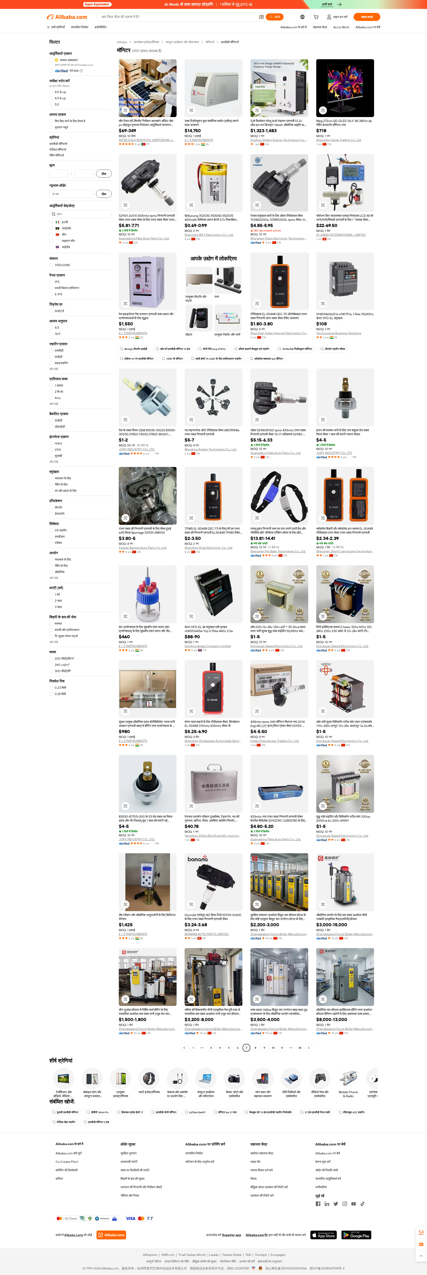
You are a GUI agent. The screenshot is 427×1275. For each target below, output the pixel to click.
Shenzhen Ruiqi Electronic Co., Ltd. (209, 547)
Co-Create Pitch (67, 1162)
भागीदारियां (321, 1187)
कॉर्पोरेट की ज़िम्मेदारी (67, 1170)
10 (273, 1047)
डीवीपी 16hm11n (100, 1112)
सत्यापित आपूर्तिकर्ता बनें (328, 1178)
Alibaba (122, 42)
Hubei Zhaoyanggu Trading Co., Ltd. (274, 741)
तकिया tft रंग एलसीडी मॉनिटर (138, 358)
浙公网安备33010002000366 (286, 1268)
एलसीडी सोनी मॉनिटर (166, 1112)
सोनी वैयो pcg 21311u (214, 349)
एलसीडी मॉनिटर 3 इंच (98, 1122)
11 (282, 1047)
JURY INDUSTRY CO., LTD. (137, 449)
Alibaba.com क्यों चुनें (69, 1153)
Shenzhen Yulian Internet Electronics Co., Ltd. (279, 333)
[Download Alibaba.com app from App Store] (323, 1234)
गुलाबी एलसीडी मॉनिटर (67, 1112)
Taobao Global (232, 1255)
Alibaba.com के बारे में (69, 1144)
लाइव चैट (255, 1162)
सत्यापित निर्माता (194, 1153)
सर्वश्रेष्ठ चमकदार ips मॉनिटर (268, 358)
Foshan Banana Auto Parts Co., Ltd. (143, 547)
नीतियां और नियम (130, 1195)
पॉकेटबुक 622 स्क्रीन (354, 1112)
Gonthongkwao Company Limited (208, 646)
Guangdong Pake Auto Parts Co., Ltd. (144, 238)
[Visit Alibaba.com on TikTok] (362, 1203)
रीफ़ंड (253, 1178)
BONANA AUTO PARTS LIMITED (207, 934)
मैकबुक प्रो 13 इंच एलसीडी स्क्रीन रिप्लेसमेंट (270, 1112)
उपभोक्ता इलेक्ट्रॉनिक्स (146, 42)
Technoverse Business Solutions (338, 333)
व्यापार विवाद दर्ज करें (261, 1170)
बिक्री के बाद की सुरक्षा (133, 1178)
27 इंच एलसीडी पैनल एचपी (317, 1112)
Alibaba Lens (73, 1235)
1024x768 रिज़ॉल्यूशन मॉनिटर (297, 349)
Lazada (213, 1255)
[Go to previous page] (184, 1048)
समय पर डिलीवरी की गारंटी (135, 1170)
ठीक (104, 174)
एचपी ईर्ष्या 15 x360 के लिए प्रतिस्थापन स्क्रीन (218, 358)
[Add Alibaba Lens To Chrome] (111, 1234)
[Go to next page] (309, 1048)
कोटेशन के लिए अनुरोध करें (199, 1162)
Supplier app (231, 1235)
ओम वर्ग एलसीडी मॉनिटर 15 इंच (175, 349)
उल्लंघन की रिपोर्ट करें (262, 1195)
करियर (59, 1178)
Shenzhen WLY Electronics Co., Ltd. (209, 235)
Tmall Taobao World (191, 1255)
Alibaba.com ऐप (257, 1235)
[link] (421, 1233)
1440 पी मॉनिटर (174, 358)
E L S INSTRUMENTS (199, 140)
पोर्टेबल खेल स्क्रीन (66, 1122)
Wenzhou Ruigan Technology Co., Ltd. (211, 449)
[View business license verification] (254, 1268)
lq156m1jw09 (197, 1112)
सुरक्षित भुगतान (129, 1153)
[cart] (317, 17)
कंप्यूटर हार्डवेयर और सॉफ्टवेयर (182, 42)
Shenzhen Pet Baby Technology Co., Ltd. (278, 551)
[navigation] (80, 545)
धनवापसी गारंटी (129, 1162)
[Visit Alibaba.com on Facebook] (318, 1203)
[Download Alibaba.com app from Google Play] (356, 1234)
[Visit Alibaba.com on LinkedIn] (327, 1203)
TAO (248, 1255)
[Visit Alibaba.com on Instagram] (344, 1203)
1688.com (168, 1255)
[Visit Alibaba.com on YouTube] (353, 1203)
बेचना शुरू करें (322, 1162)
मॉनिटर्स (210, 42)
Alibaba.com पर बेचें (327, 1153)
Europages (278, 1255)
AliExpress (150, 1255)
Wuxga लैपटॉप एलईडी (135, 349)
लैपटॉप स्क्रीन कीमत (335, 349)
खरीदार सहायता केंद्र (261, 1153)
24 (299, 1047)
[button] (261, 17)
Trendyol (261, 1255)
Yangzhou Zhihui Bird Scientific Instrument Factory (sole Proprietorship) (213, 835)
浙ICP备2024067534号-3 (327, 1268)
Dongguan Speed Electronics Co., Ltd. (276, 646)
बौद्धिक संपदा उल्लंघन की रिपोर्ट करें (269, 1187)
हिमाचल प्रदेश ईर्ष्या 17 (132, 1112)
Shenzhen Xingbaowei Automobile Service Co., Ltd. (213, 741)
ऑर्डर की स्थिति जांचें (326, 1170)
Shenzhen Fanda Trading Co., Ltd (338, 140)
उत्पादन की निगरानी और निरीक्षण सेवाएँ (141, 1187)
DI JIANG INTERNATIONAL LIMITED (341, 235)
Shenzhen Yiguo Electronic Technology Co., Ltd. (279, 238)
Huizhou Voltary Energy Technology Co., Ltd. (279, 140)
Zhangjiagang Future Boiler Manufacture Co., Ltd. (279, 934)
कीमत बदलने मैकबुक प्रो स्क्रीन (254, 349)
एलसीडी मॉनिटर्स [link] (230, 42)
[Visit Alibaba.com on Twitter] (335, 1203)
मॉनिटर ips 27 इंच (227, 1112)
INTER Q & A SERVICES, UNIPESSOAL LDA (148, 140)
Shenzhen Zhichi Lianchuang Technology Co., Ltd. (345, 551)
